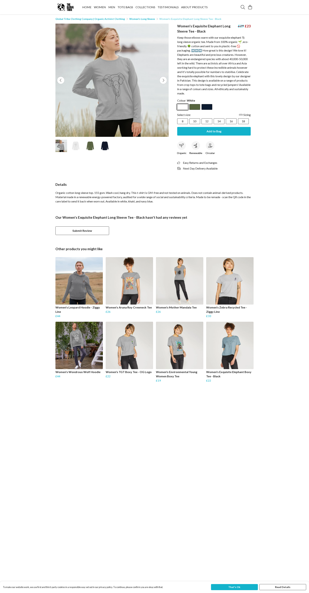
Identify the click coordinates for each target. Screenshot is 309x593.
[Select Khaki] (194, 107)
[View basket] (250, 7)
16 (231, 121)
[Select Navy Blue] (207, 107)
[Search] (242, 7)
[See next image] (163, 80)
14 (219, 121)
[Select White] (182, 107)
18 (243, 121)
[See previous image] (60, 80)
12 (207, 121)
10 (194, 121)
